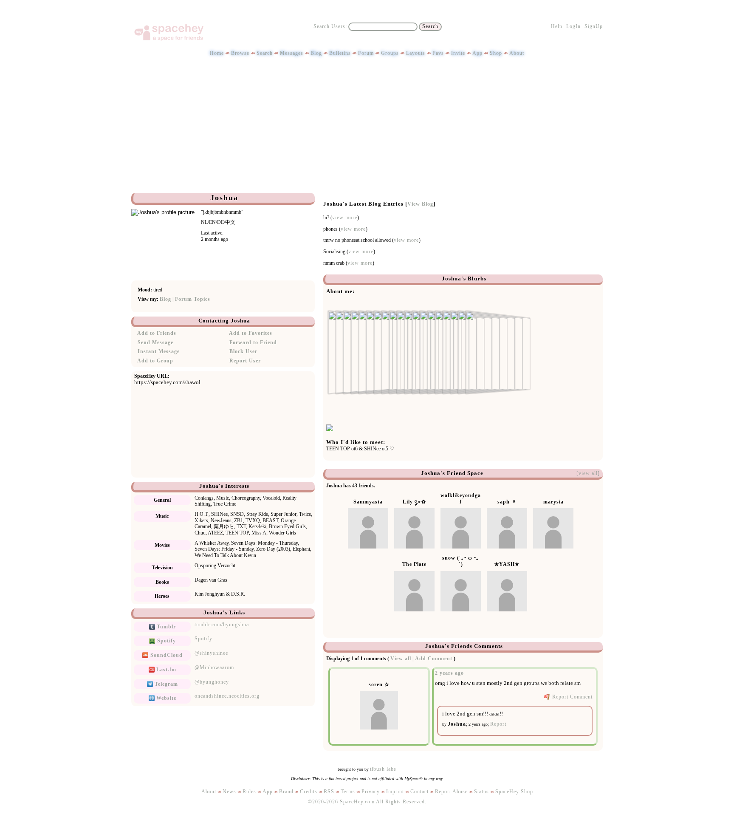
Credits (308, 792)
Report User (244, 361)
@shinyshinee (211, 653)
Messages (291, 53)
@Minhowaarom (214, 667)
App (477, 53)
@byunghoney (212, 682)
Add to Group (154, 361)
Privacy (370, 792)
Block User (242, 351)
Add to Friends (156, 333)
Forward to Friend (252, 342)
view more (344, 218)
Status (481, 792)
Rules (249, 792)
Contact (419, 792)
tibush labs (383, 769)
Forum (366, 53)
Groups (390, 53)
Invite (458, 53)
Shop (496, 53)
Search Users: (330, 26)
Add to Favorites (250, 333)
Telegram (165, 684)
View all (400, 659)
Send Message (154, 342)
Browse (240, 53)
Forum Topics (192, 299)
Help (556, 26)
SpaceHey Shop (514, 792)
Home (217, 53)
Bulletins (340, 53)
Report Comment (571, 697)
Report (498, 724)
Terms (348, 792)
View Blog (420, 204)
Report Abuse (451, 792)
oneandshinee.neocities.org (227, 696)
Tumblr (165, 627)
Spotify (165, 641)
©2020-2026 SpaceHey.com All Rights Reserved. (367, 802)
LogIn (573, 26)
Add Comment (433, 659)
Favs (438, 53)
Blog (316, 53)
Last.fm (165, 670)
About (516, 53)
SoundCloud (166, 655)
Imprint (395, 792)
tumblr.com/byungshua (222, 625)
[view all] (588, 473)
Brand (286, 792)
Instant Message (158, 351)
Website (165, 698)
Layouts (415, 53)
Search (430, 26)
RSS (329, 792)
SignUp (593, 26)
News (229, 792)
